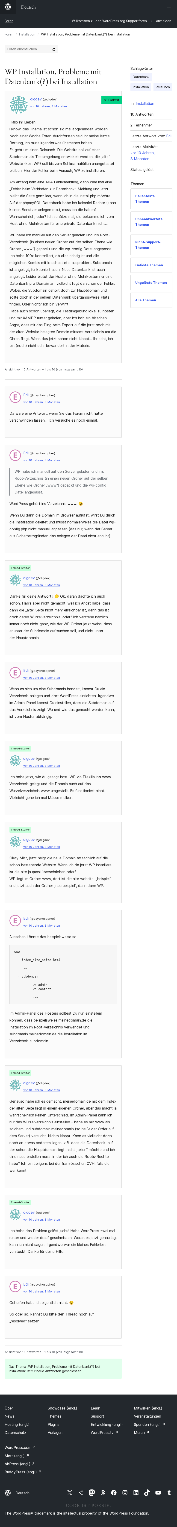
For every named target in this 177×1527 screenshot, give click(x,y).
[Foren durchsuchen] (53, 49)
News (9, 1416)
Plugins (53, 1424)
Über (9, 1408)
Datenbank (141, 77)
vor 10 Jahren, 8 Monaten (48, 106)
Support (97, 1416)
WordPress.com (20, 1447)
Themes (54, 1416)
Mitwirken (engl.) (148, 1408)
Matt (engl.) (17, 1456)
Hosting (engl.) (17, 1424)
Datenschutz (15, 1432)
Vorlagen (55, 1432)
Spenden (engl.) (149, 1424)
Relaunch (163, 87)
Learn (95, 1408)
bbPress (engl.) (20, 1464)
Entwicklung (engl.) (107, 1424)
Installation (27, 34)
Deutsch (22, 1493)
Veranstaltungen (147, 1416)
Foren (9, 21)
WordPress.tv (104, 1432)
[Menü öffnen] (169, 7)
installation (141, 87)
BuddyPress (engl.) (23, 1472)
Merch (141, 1432)
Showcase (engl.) (62, 1408)
